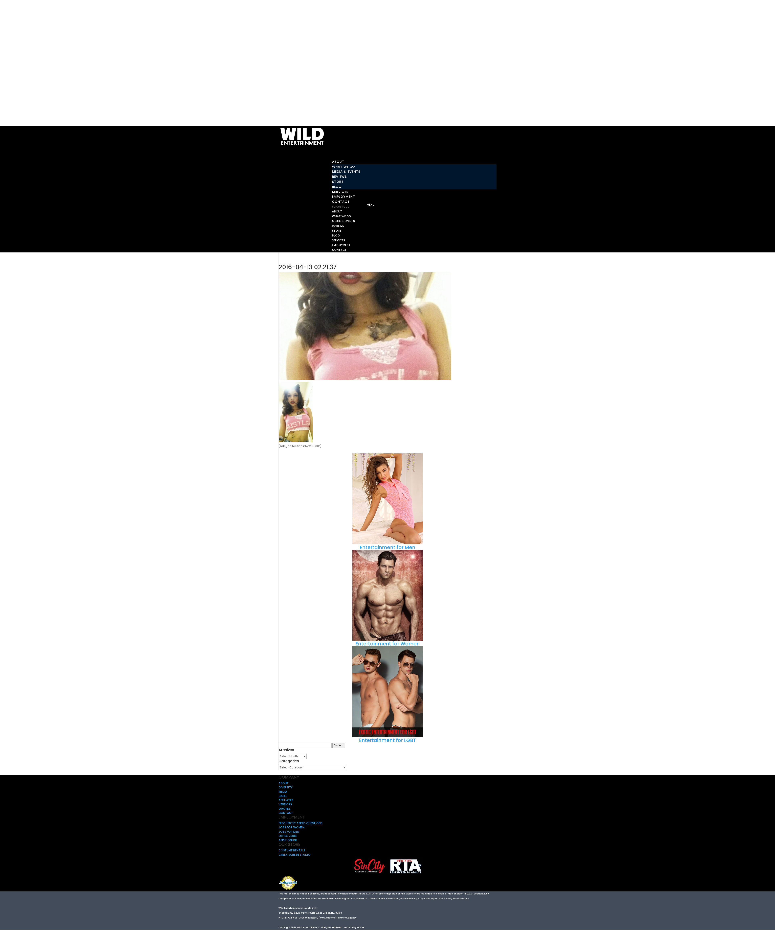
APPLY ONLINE (288, 840)
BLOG (336, 186)
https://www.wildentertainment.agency (333, 917)
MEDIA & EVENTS (346, 171)
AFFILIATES (286, 800)
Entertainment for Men (387, 547)
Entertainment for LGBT (387, 740)
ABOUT (337, 211)
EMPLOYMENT (341, 245)
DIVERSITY (285, 787)
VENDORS (285, 804)
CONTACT (339, 250)
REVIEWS (339, 176)
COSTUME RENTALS (292, 850)
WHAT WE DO (343, 166)
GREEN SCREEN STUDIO (294, 855)
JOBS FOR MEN (289, 832)
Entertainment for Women (387, 643)
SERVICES (338, 240)
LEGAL (283, 796)
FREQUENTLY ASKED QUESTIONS (300, 823)
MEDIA (283, 792)
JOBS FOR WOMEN (291, 827)
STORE (337, 181)
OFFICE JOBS (287, 836)
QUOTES (284, 809)
